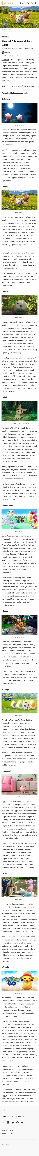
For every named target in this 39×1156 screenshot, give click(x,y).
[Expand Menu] (35, 3)
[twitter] (13, 1122)
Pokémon (9, 33)
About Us (4, 1130)
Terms (10, 1133)
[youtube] (22, 1122)
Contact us (12, 1130)
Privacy (4, 1133)
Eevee (4, 642)
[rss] (3, 1122)
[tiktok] (25, 1122)
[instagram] (8, 1122)
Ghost (13, 428)
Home (3, 33)
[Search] (28, 3)
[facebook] (17, 1122)
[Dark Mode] (32, 3)
